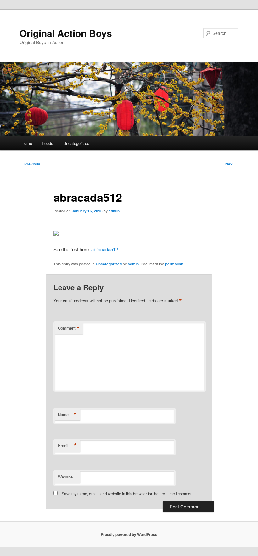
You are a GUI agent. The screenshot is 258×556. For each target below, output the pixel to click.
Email (67, 446)
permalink (174, 264)
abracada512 (104, 249)
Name (67, 415)
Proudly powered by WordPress (129, 534)
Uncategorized (76, 143)
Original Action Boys (66, 33)
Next (231, 164)
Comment (69, 328)
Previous (30, 164)
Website (65, 477)
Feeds (47, 143)
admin (114, 211)
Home (26, 143)
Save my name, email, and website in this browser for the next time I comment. (128, 493)
